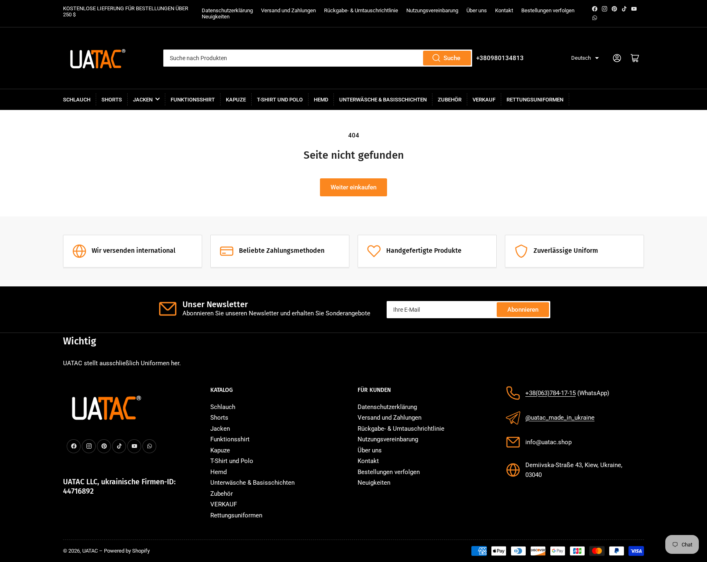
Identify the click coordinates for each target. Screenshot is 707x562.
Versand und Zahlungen (288, 10)
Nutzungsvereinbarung (432, 10)
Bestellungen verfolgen (547, 10)
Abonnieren (522, 309)
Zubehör (450, 100)
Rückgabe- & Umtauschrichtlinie (361, 10)
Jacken (143, 100)
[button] (585, 58)
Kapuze (236, 100)
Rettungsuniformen (535, 100)
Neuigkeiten (216, 16)
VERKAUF (484, 100)
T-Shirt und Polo (280, 100)
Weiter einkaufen (353, 187)
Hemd (321, 100)
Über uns (476, 10)
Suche (452, 58)
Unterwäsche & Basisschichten (383, 100)
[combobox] (317, 58)
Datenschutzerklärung (227, 10)
